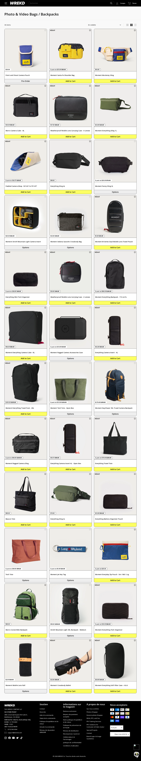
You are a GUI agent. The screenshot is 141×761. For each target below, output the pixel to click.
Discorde (43, 712)
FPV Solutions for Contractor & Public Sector (95, 726)
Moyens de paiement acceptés (70, 715)
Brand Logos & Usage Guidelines (94, 737)
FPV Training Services (94, 721)
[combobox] (71, 3)
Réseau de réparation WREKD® (47, 731)
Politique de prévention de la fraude (72, 726)
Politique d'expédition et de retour (49, 722)
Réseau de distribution (71, 731)
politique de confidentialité (72, 743)
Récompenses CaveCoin (71, 734)
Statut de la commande (47, 718)
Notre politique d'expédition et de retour (72, 721)
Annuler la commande (47, 727)
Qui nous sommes (93, 709)
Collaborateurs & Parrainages (69, 738)
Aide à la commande (47, 715)
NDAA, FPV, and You (93, 718)
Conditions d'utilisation (71, 746)
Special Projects (92, 730)
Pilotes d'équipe (92, 712)
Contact (42, 709)
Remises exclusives (70, 711)
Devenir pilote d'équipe (95, 715)
